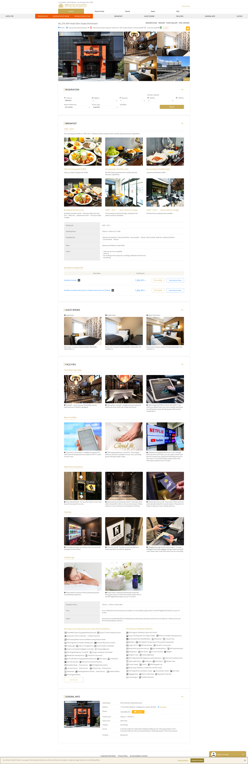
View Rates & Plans (175, 280)
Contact (139, 712)
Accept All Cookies (197, 760)
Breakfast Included (70, 280)
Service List (74, 680)
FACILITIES (179, 16)
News (153, 11)
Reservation (186, 6)
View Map (163, 707)
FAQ (177, 11)
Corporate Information (108, 756)
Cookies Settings (182, 760)
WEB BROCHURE (151, 23)
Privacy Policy (123, 756)
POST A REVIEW (184, 23)
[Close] (245, 760)
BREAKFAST (118, 16)
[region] (124, 17)
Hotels (71, 11)
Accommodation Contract (138, 756)
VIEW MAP (161, 23)
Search (171, 107)
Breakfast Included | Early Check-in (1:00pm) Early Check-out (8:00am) (87, 290)
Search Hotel (99, 11)
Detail (166, 28)
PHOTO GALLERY (172, 23)
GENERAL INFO (210, 16)
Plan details (158, 280)
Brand (127, 11)
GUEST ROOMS (149, 16)
